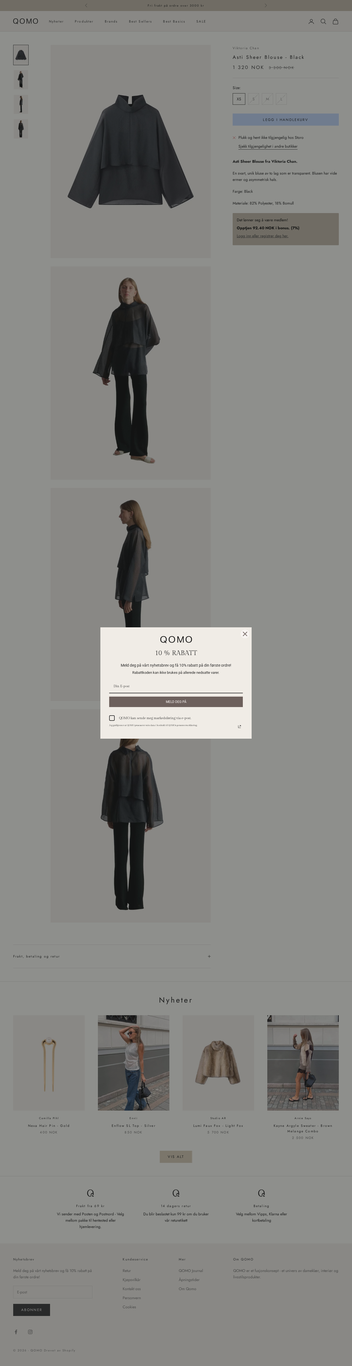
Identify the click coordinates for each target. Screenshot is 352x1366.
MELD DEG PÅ (176, 702)
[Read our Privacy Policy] (239, 726)
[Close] (245, 634)
